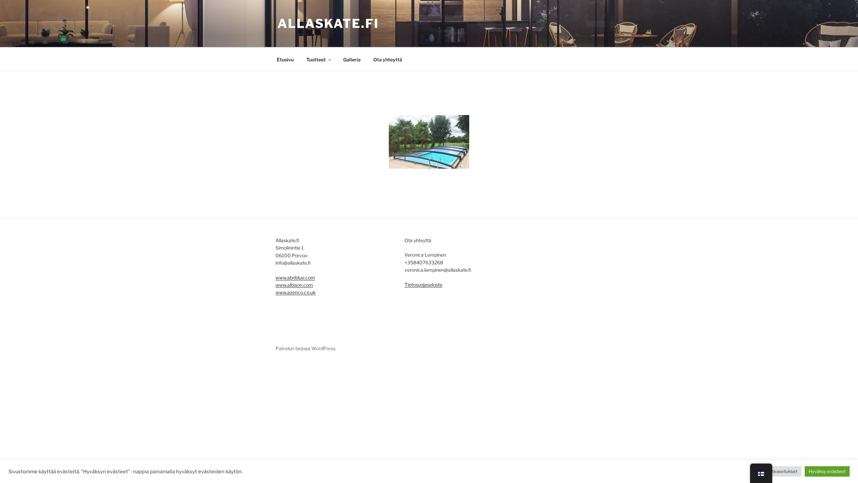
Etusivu (285, 59)
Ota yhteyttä (387, 59)
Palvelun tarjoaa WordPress (305, 348)
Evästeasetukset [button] (780, 471)
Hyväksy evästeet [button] (827, 471)
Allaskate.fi (328, 23)
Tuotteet (316, 59)
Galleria (352, 59)
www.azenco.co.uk (295, 292)
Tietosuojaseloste (423, 284)
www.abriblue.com (295, 277)
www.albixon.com (294, 285)
